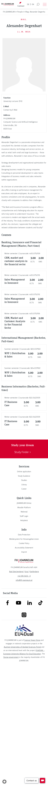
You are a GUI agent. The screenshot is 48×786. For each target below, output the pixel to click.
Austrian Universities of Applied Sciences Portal (22, 647)
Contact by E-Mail (10, 110)
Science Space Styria (32, 640)
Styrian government (11, 657)
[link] (24, 471)
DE (28, 4)
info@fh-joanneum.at (24, 580)
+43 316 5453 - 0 (24, 576)
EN (33, 4)
